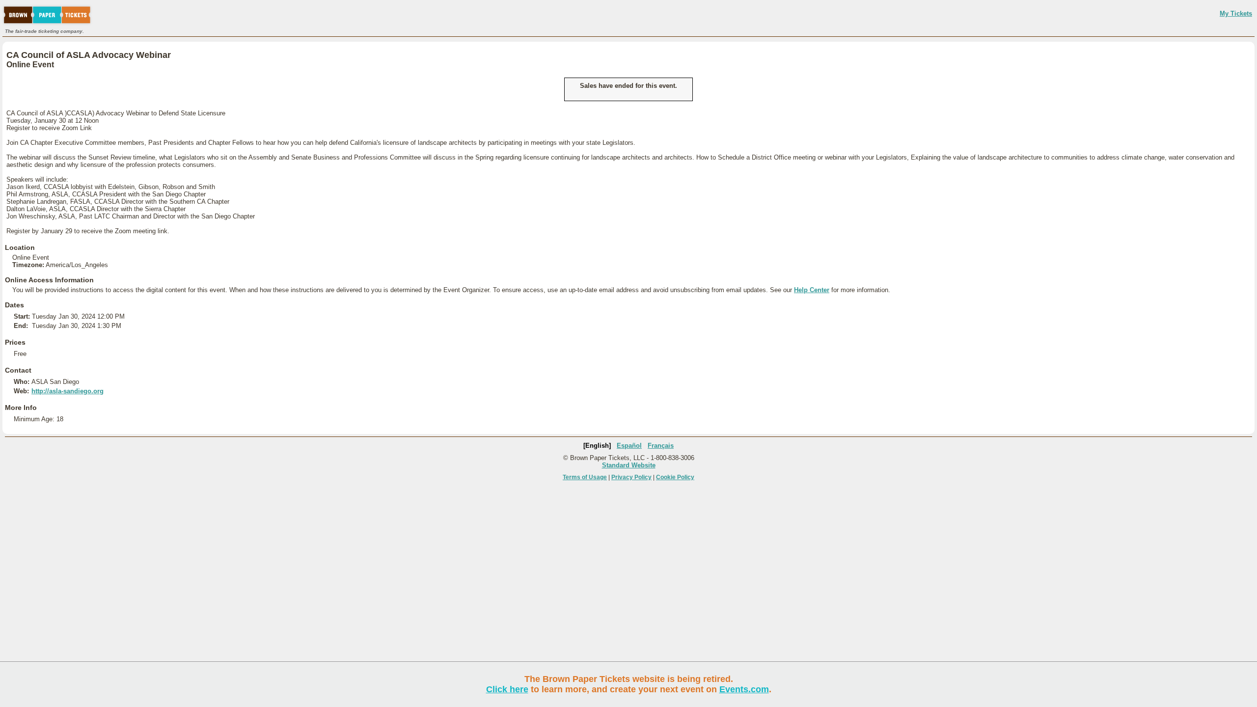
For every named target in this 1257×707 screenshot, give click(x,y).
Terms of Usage (585, 477)
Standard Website (629, 465)
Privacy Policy (631, 477)
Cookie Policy (675, 477)
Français (661, 445)
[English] (597, 445)
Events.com (744, 689)
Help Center (811, 290)
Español (629, 445)
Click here (507, 689)
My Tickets (1236, 13)
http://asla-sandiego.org (67, 391)
